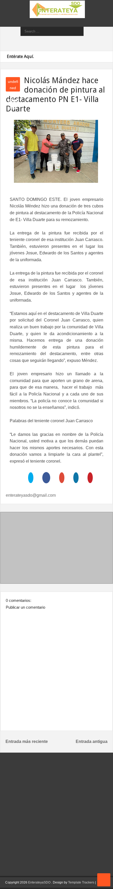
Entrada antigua (91, 741)
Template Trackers (81, 882)
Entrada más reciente (27, 741)
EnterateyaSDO (39, 882)
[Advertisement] (56, 549)
